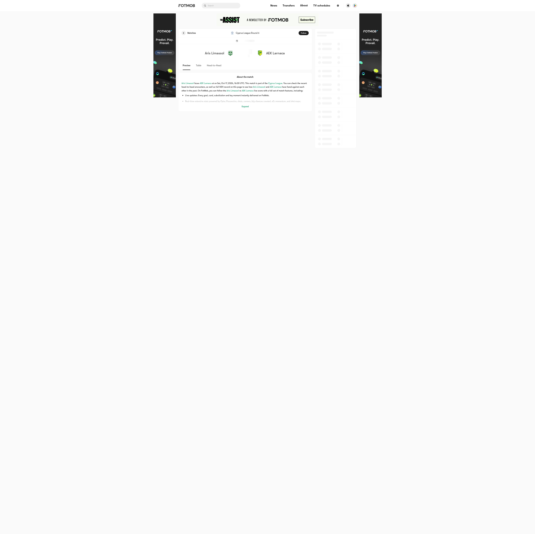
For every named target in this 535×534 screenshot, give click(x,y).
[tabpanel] (267, 88)
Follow (303, 33)
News (273, 5)
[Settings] (338, 5)
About (304, 5)
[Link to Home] (186, 5)
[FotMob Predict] (164, 55)
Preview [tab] (186, 65)
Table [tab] (198, 65)
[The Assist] (267, 20)
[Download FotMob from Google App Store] (355, 5)
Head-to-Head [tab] (214, 65)
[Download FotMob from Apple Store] (348, 5)
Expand (245, 106)
